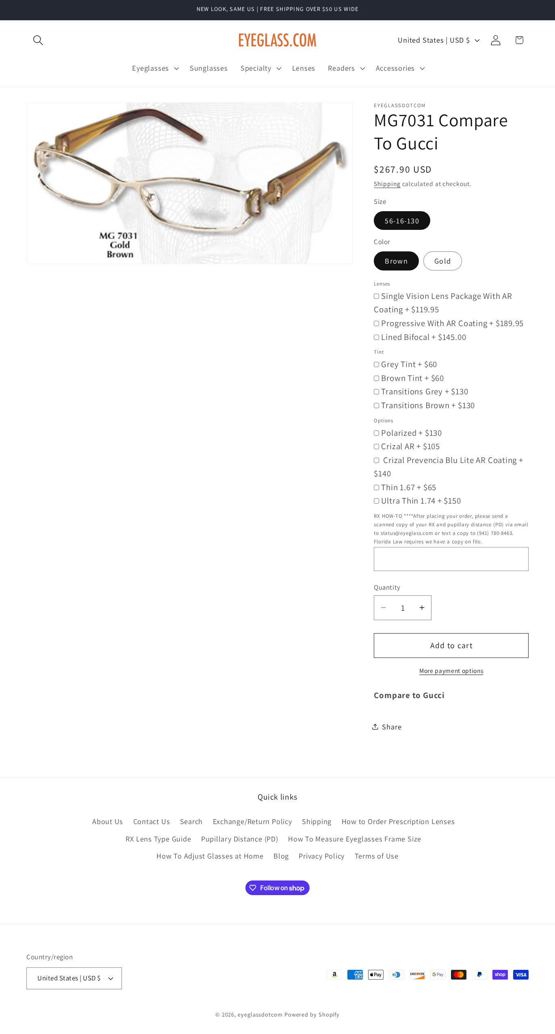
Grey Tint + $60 (409, 364)
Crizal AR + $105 (410, 446)
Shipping (387, 184)
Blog (281, 856)
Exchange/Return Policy (252, 821)
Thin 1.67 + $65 (408, 486)
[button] (38, 40)
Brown (396, 261)
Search (191, 821)
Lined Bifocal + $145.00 (423, 336)
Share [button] (391, 726)
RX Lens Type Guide (158, 839)
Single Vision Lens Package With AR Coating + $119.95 (443, 302)
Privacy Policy (322, 856)
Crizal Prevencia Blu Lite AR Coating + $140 (448, 466)
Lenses (382, 283)
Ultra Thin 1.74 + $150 (421, 500)
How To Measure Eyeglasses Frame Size (354, 839)
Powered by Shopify (312, 1014)
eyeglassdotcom (260, 1014)
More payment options (451, 670)
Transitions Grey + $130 (424, 391)
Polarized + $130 (411, 432)
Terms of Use (377, 856)
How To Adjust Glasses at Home (210, 856)
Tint (379, 351)
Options (383, 420)
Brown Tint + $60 (412, 377)
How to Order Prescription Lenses (398, 821)
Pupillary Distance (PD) (239, 839)
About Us (107, 821)
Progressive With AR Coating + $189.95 (452, 322)
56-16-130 (402, 220)
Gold (442, 261)
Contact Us (151, 821)
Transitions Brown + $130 (428, 404)
